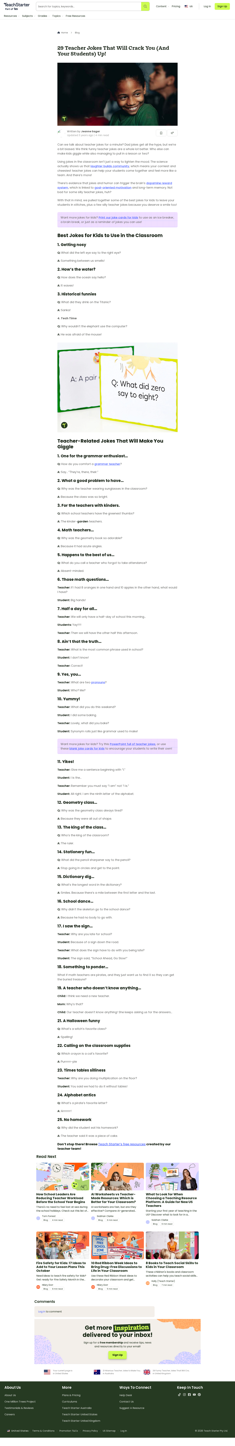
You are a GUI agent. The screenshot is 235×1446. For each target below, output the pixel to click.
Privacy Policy (90, 1430)
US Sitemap (109, 1430)
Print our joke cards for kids (118, 217)
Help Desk (125, 1395)
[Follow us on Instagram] (184, 1394)
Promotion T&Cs (68, 1430)
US (191, 6)
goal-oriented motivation (112, 188)
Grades (43, 16)
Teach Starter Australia (76, 1408)
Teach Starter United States (79, 1414)
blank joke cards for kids (87, 749)
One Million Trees (20, 1401)
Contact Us (126, 1401)
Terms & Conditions (43, 1430)
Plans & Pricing (71, 1395)
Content (161, 6)
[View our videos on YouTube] (194, 1394)
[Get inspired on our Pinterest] (199, 1394)
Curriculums (69, 1401)
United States (19, 1430)
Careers (9, 1414)
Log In (124, 1430)
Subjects (27, 16)
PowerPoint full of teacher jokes (132, 744)
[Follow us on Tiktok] (179, 1394)
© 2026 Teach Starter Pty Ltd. (211, 1430)
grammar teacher (107, 464)
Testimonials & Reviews (19, 1408)
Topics (56, 16)
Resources (11, 16)
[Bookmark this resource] (161, 133)
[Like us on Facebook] (189, 1394)
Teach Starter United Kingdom (81, 1421)
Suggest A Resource (131, 1408)
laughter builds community (109, 166)
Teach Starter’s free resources (122, 1144)
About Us (10, 1395)
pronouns (98, 682)
